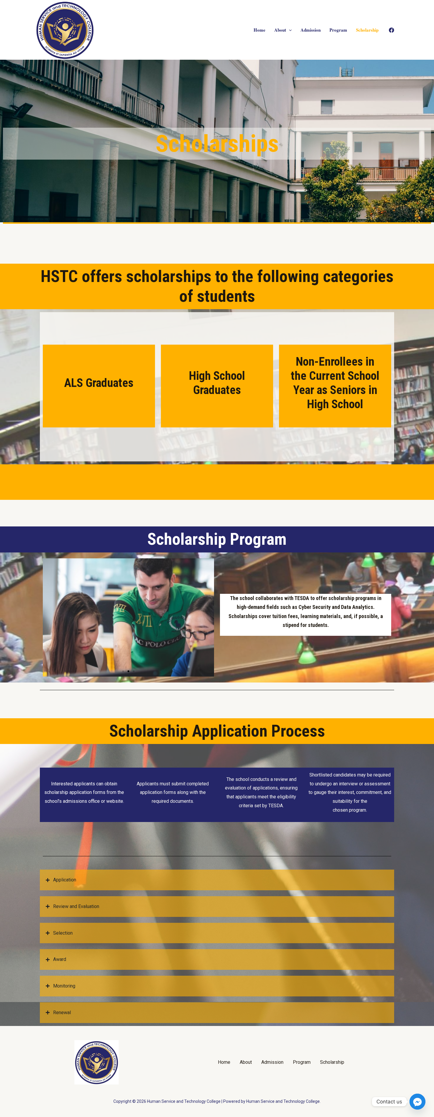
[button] (123, 671)
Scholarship (367, 30)
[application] (289, 30)
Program (338, 30)
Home (259, 30)
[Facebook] (391, 30)
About (280, 30)
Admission (311, 30)
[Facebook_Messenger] (417, 1102)
